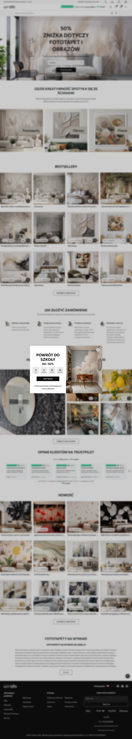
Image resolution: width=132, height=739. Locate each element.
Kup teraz (48, 379)
